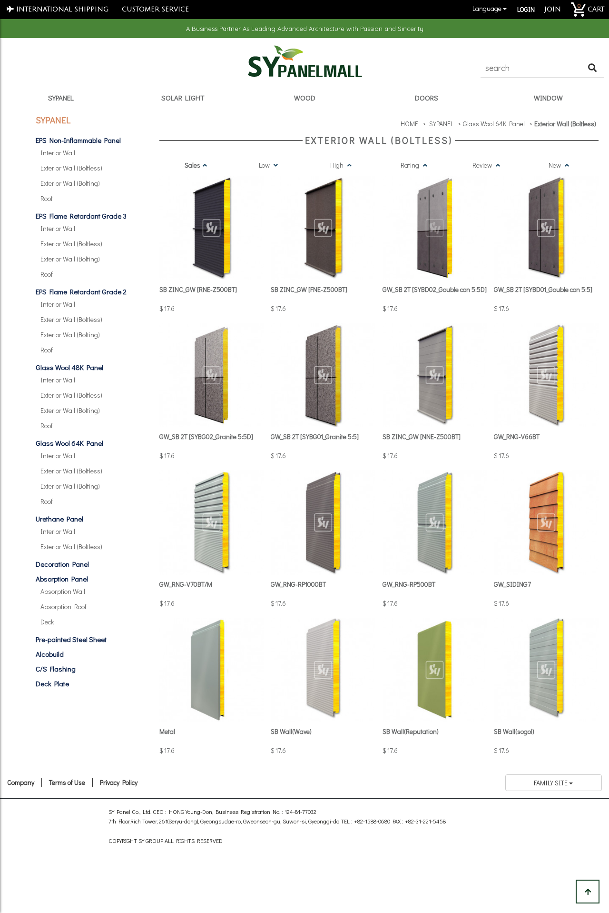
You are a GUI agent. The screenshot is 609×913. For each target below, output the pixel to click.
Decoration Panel (62, 564)
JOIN (552, 9)
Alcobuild (50, 654)
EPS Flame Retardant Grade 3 (81, 216)
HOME (409, 123)
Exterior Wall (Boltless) (71, 167)
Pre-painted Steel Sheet (71, 639)
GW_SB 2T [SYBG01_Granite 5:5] (315, 436)
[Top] (587, 891)
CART (591, 7)
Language (486, 8)
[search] (592, 68)
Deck (47, 621)
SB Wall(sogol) (514, 731)
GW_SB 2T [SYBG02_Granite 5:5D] (206, 436)
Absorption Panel (62, 578)
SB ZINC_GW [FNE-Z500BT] (309, 289)
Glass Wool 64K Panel (69, 443)
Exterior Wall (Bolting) (70, 183)
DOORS (426, 97)
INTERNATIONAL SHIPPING (61, 9)
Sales (192, 165)
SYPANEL (61, 97)
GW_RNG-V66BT (517, 436)
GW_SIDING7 (512, 584)
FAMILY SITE (551, 782)
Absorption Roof (63, 606)
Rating (411, 165)
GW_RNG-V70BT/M (185, 584)
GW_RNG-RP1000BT (298, 584)
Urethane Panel (59, 518)
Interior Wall (57, 152)
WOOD (304, 97)
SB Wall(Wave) (291, 731)
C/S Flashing (56, 668)
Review (482, 165)
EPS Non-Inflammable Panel (78, 140)
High (337, 165)
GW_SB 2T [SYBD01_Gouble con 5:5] (543, 289)
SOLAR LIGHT (182, 97)
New (555, 165)
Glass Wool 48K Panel (69, 367)
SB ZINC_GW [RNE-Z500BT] (198, 289)
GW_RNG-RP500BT (409, 584)
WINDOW (548, 97)
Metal (167, 731)
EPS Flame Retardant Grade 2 (81, 291)
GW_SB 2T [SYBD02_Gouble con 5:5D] (435, 289)
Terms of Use (67, 782)
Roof (46, 198)
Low (265, 165)
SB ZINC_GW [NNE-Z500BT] (422, 436)
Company (20, 782)
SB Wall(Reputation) (411, 731)
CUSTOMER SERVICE (155, 9)
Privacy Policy (119, 782)
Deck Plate (52, 683)
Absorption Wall (62, 591)
